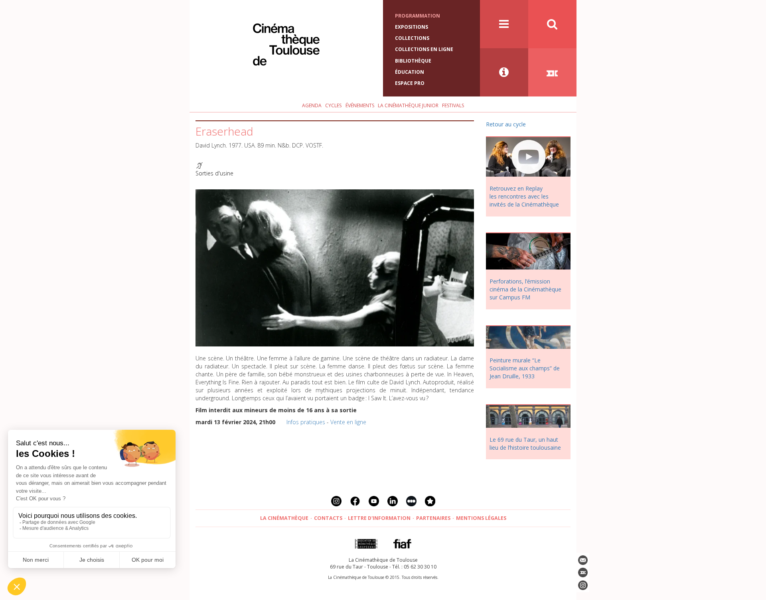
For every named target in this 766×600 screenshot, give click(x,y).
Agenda (312, 105)
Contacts (328, 518)
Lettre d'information (379, 518)
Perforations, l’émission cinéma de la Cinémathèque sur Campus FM (525, 289)
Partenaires (433, 518)
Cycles (333, 105)
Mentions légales (481, 518)
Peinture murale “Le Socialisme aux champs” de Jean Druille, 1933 (525, 368)
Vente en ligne (348, 422)
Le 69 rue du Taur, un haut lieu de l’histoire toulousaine (525, 443)
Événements (359, 105)
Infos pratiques (305, 422)
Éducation (409, 72)
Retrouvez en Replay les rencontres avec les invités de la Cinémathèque (524, 196)
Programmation (417, 15)
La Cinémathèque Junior (408, 105)
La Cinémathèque (284, 518)
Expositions (411, 27)
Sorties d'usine (214, 173)
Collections (412, 38)
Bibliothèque (413, 60)
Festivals (453, 105)
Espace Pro (409, 83)
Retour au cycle (506, 124)
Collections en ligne (424, 49)
